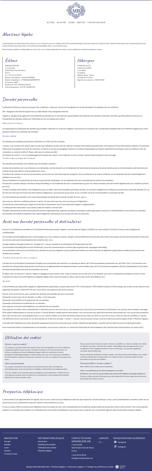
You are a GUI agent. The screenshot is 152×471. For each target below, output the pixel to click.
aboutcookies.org (94, 351)
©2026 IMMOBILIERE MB (37, 467)
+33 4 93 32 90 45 (78, 455)
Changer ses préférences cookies (100, 467)
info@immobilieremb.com (82, 458)
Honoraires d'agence (76, 467)
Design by (123, 467)
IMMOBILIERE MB (81, 441)
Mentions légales (58, 467)
